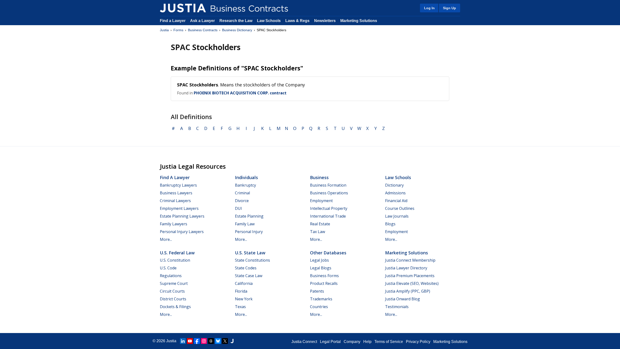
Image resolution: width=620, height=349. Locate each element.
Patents (317, 291)
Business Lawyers (176, 193)
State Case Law (248, 275)
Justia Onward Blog (402, 299)
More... (166, 239)
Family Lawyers (173, 224)
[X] (225, 341)
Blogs (390, 224)
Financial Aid (396, 200)
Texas (240, 306)
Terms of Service (388, 342)
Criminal (242, 193)
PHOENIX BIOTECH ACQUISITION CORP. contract (240, 93)
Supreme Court (174, 283)
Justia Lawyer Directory (406, 268)
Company (352, 342)
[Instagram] (204, 341)
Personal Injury (249, 231)
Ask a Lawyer (203, 21)
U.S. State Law (250, 253)
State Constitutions (252, 260)
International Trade (328, 216)
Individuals (246, 177)
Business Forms (324, 275)
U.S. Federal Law (177, 253)
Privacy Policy (418, 342)
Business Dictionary (237, 30)
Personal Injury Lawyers (182, 231)
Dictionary (394, 185)
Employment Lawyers (179, 208)
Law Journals (397, 216)
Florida (241, 291)
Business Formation (328, 185)
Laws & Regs (297, 21)
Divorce (242, 200)
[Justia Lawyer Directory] (232, 341)
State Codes (245, 268)
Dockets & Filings (175, 306)
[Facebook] (197, 341)
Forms (178, 30)
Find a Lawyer (173, 21)
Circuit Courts (172, 291)
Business (319, 177)
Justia (164, 30)
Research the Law (235, 21)
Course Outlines (399, 208)
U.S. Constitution (175, 260)
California (244, 283)
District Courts (173, 299)
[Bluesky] (218, 341)
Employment (321, 200)
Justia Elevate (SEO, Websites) (412, 283)
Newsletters (325, 21)
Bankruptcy (245, 185)
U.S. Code (168, 268)
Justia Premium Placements (409, 275)
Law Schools (269, 21)
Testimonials (397, 306)
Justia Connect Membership (410, 260)
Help (367, 342)
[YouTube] (190, 341)
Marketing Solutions (358, 21)
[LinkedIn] (183, 341)
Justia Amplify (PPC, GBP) (407, 291)
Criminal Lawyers (175, 200)
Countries (319, 306)
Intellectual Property (328, 208)
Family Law (245, 224)
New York (244, 299)
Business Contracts (202, 30)
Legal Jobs (319, 260)
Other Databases (328, 253)
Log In (429, 8)
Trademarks (321, 299)
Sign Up (449, 8)
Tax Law (317, 231)
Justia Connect (304, 342)
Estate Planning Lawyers (182, 216)
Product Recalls (324, 283)
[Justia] (183, 8)
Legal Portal (330, 342)
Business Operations (329, 193)
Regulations (171, 275)
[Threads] (211, 341)
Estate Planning (249, 216)
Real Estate (320, 224)
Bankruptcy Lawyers (178, 185)
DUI (238, 208)
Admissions (395, 193)
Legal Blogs (320, 268)
